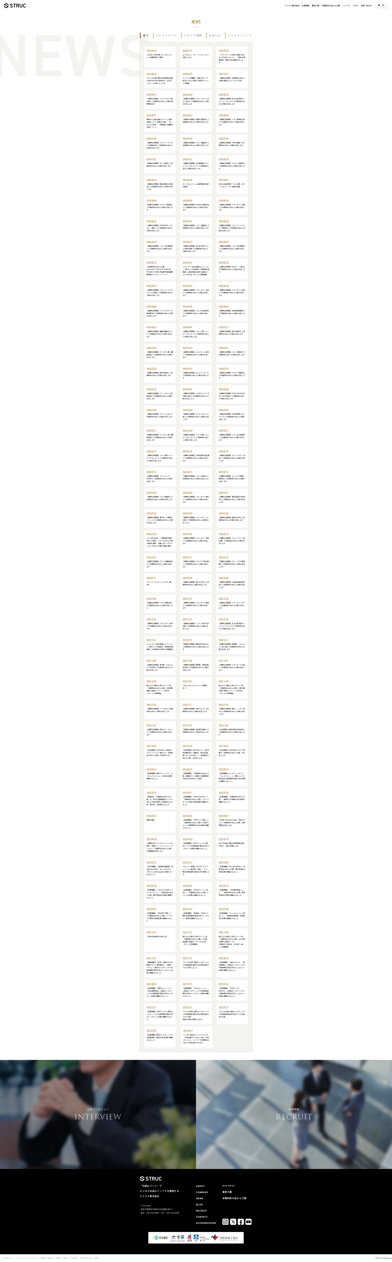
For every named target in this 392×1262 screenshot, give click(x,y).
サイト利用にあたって (7, 1258)
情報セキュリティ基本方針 (70, 1258)
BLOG (199, 1204)
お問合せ (96, 1258)
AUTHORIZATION (206, 1223)
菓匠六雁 (315, 6)
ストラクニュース (240, 35)
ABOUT (200, 1186)
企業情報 (305, 6)
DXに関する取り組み (86, 1258)
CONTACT (202, 1217)
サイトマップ (19, 1258)
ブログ (355, 6)
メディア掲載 (193, 35)
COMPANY (202, 1192)
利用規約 (58, 1258)
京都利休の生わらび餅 (331, 6)
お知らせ (215, 35)
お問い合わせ (366, 6)
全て (146, 35)
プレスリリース (166, 35)
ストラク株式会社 (292, 6)
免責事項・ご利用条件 (47, 1258)
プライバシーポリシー (32, 1258)
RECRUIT (201, 1210)
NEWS (199, 1198)
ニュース (346, 6)
